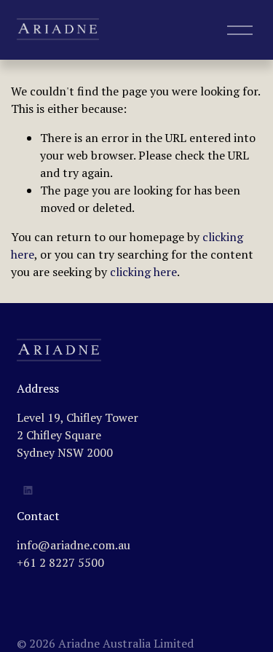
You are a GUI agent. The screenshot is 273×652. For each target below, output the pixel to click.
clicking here (143, 272)
